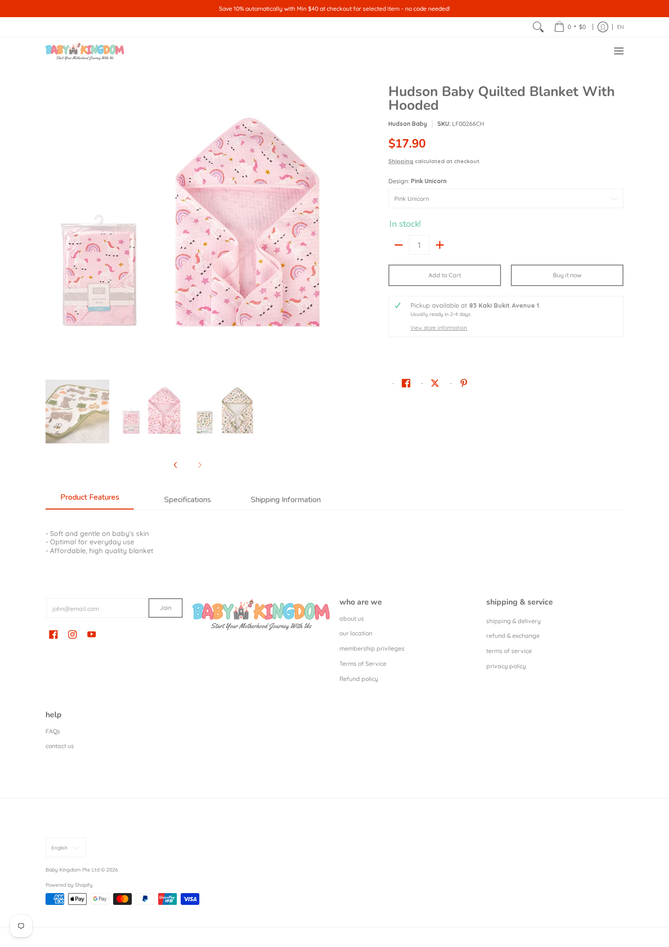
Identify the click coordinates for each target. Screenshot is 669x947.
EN (620, 27)
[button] (406, 382)
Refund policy (358, 678)
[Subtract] (398, 245)
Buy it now (567, 275)
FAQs (53, 731)
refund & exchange (513, 635)
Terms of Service (362, 663)
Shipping (400, 161)
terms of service (509, 651)
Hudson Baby (407, 123)
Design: (417, 181)
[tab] (90, 500)
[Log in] (603, 27)
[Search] (538, 27)
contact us (60, 746)
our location (355, 633)
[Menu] (618, 51)
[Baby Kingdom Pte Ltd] (85, 51)
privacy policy (506, 666)
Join (165, 607)
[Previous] (52, 227)
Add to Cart (445, 275)
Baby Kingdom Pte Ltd (72, 869)
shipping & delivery (513, 621)
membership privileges (372, 648)
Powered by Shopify (69, 884)
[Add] (440, 245)
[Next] (323, 227)
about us (351, 618)
